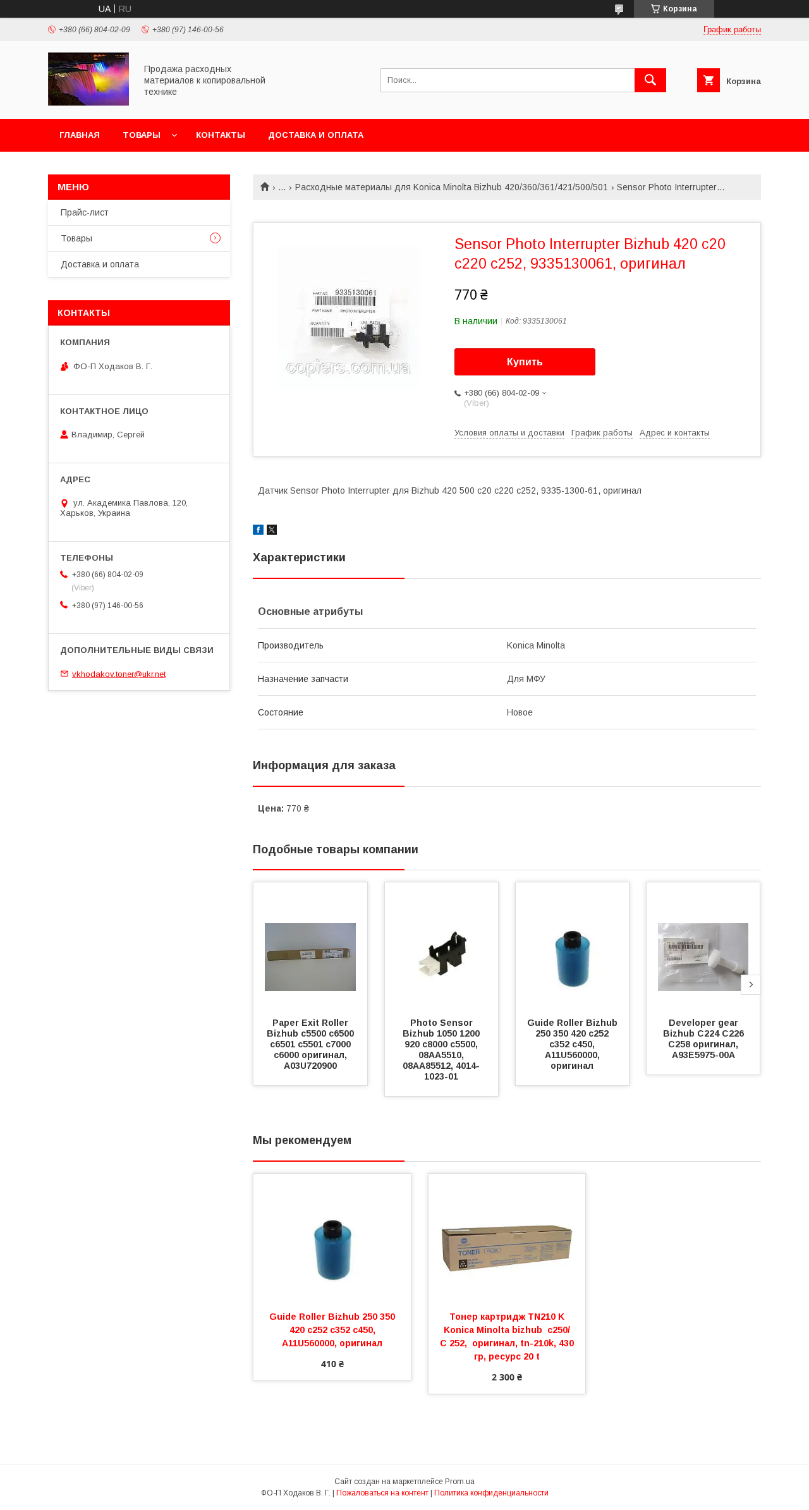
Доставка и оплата (315, 135)
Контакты (220, 135)
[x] (272, 532)
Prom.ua (460, 1481)
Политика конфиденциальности (491, 1493)
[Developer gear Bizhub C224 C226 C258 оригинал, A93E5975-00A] (703, 945)
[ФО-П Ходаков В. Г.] (88, 102)
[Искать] (650, 80)
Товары (142, 135)
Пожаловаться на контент (382, 1493)
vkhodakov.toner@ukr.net (119, 673)
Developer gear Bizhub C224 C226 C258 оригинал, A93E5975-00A (704, 1039)
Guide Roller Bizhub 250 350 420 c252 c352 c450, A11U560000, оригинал (573, 1044)
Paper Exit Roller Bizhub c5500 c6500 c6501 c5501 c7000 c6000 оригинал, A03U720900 (311, 1044)
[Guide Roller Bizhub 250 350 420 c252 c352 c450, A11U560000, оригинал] (573, 945)
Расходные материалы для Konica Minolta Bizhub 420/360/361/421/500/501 (451, 187)
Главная (79, 135)
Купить (525, 361)
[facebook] (258, 532)
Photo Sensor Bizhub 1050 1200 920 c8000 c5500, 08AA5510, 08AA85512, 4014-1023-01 (442, 1049)
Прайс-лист (85, 212)
